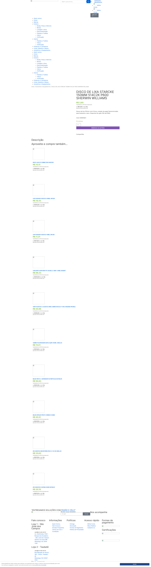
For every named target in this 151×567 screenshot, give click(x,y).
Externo (36, 24)
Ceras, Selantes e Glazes (41, 48)
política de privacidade (40, 565)
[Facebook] (92, 517)
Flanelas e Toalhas (42, 33)
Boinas (39, 27)
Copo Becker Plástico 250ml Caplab (44, 198)
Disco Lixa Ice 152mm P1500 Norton (43, 162)
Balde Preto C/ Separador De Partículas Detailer (47, 379)
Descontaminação (42, 31)
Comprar (35, 177)
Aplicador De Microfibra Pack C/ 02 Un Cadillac (47, 451)
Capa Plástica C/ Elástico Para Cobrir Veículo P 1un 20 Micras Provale (54, 306)
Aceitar (134, 564)
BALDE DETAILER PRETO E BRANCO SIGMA (44, 415)
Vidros (39, 35)
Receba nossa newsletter (68, 511)
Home (35, 20)
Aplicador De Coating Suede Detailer (44, 487)
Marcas (36, 22)
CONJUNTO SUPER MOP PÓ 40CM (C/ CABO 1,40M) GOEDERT (49, 270)
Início (32, 86)
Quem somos (38, 18)
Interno (36, 39)
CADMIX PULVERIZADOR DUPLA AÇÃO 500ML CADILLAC (47, 342)
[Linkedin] (101, 517)
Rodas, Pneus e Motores (44, 26)
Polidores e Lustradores (41, 46)
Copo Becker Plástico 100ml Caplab (43, 234)
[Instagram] (96, 517)
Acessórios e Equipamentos (42, 50)
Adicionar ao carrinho (98, 128)
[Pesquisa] (88, 1)
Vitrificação (40, 37)
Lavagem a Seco (42, 29)
